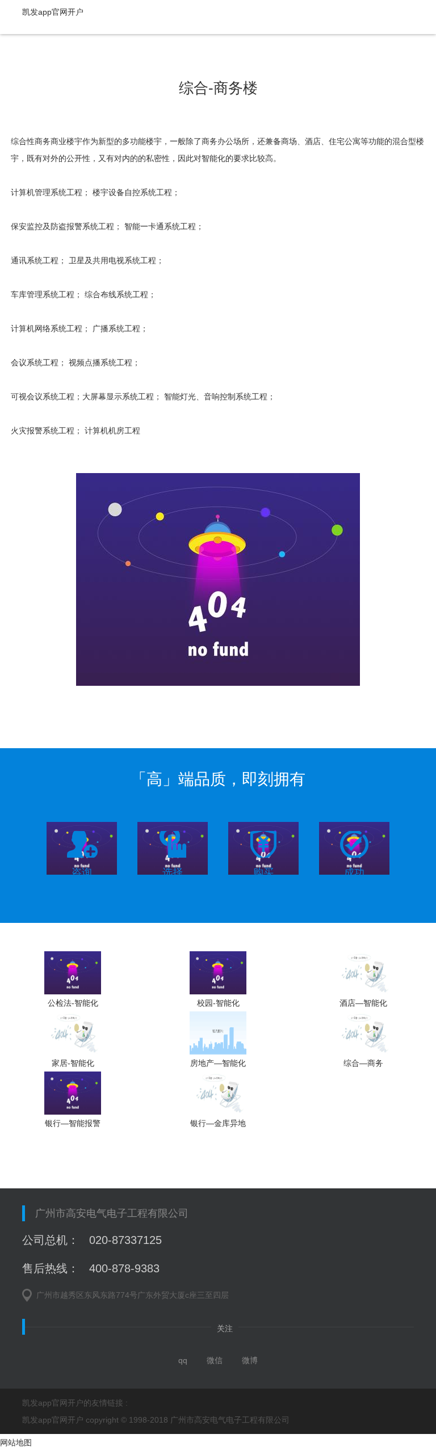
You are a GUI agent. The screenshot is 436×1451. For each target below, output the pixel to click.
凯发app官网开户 (52, 11)
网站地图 (16, 1442)
